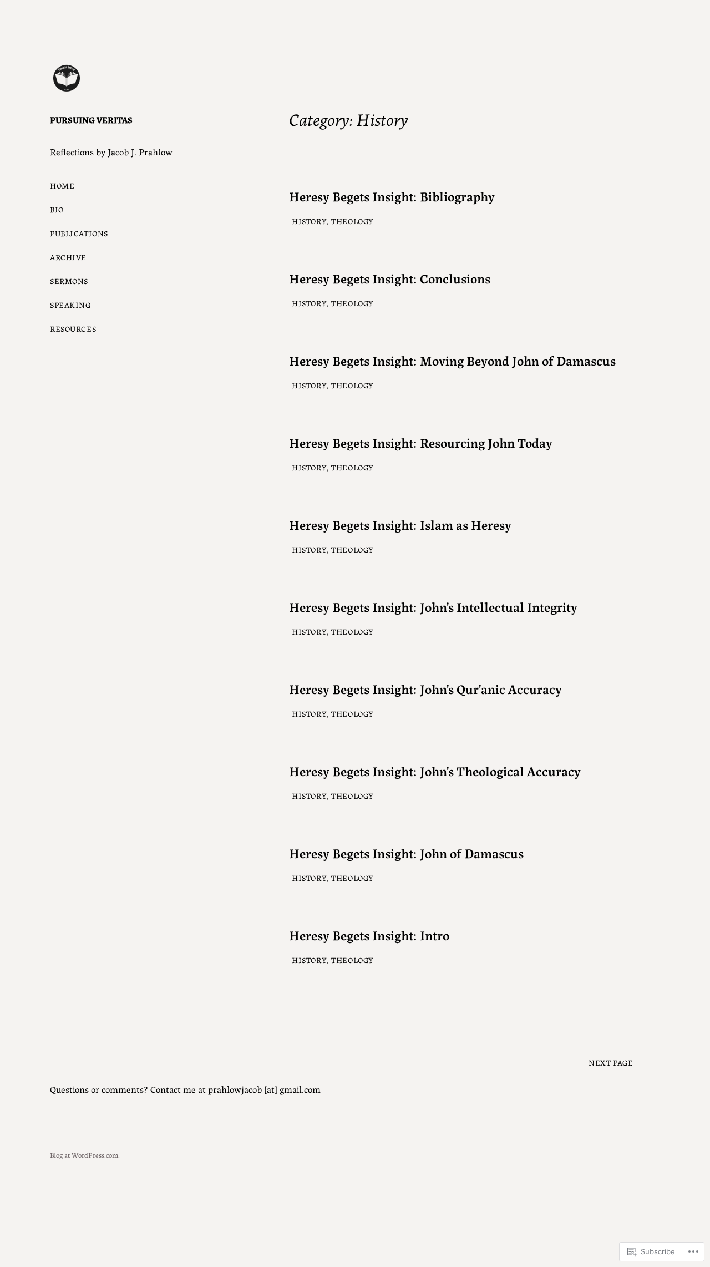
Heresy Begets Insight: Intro (369, 935)
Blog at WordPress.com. (85, 1154)
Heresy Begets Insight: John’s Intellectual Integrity (433, 606)
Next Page (611, 1062)
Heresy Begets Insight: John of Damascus (406, 852)
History (309, 220)
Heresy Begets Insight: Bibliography (392, 196)
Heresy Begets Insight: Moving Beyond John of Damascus (452, 360)
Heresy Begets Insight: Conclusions (389, 278)
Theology (352, 220)
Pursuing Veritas (91, 119)
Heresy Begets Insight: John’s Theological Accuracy (435, 770)
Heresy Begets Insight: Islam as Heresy (400, 524)
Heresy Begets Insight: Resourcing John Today (420, 442)
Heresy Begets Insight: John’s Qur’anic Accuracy (425, 688)
